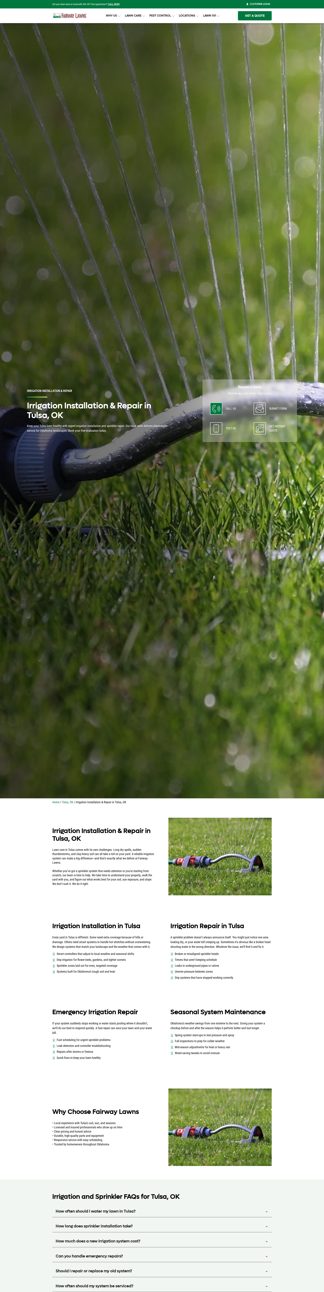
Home (55, 802)
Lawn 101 (209, 16)
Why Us (111, 16)
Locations (187, 16)
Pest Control (160, 16)
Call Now (114, 4)
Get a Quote (255, 16)
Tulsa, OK (67, 802)
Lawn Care (133, 16)
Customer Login (260, 4)
